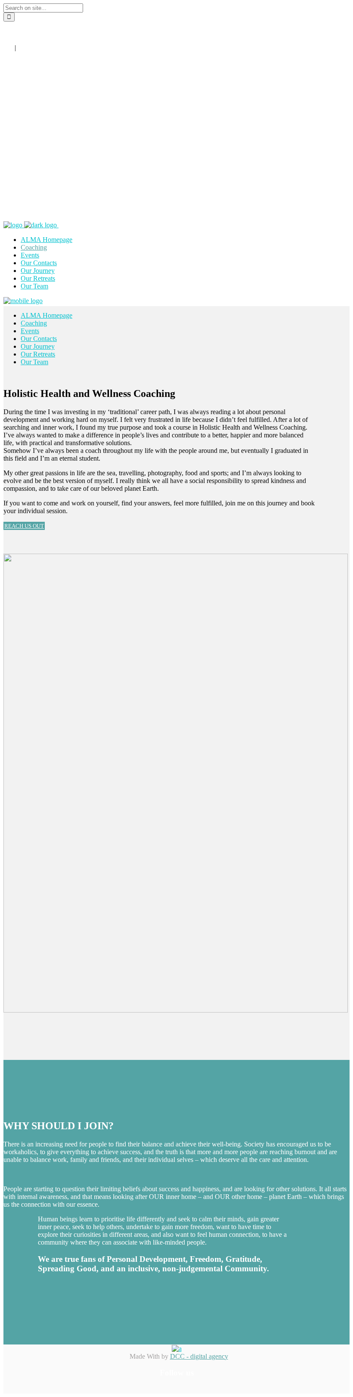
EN (8, 47)
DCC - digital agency (199, 1356)
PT (22, 47)
